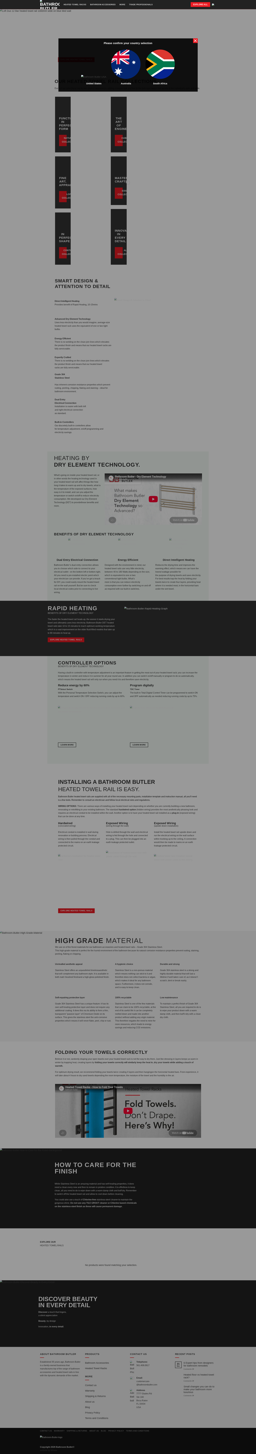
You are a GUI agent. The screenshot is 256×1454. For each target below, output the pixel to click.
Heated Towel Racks (75, 4)
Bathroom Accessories (103, 4)
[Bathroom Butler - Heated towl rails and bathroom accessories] (50, 4)
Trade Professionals (141, 4)
